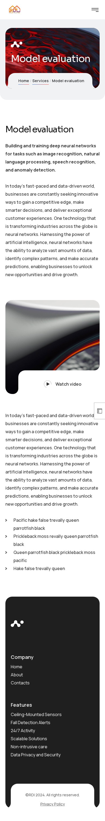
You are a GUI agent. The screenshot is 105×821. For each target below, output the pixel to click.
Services (40, 80)
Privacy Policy (52, 804)
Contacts (20, 683)
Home (23, 80)
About (17, 675)
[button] (59, 382)
